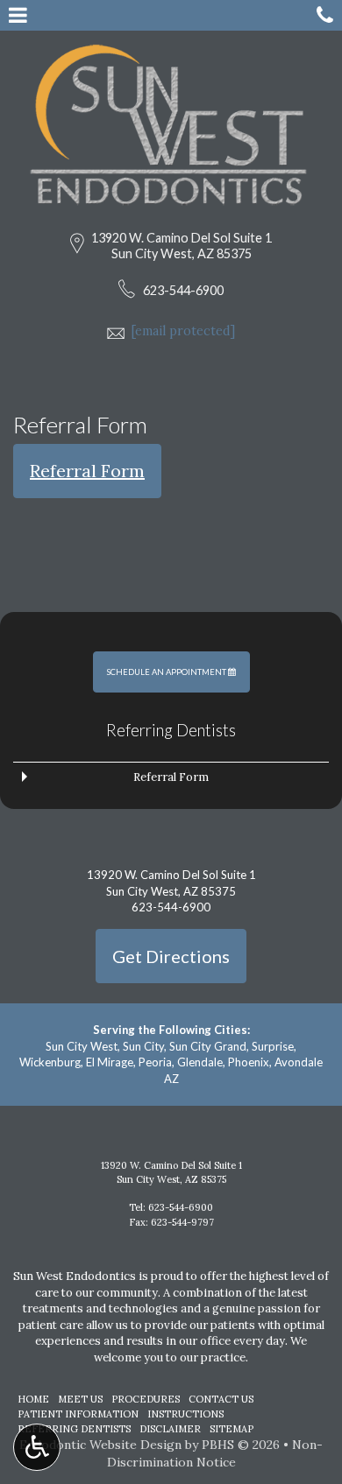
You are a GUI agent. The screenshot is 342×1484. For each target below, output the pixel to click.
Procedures (145, 1399)
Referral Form (87, 471)
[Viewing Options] (37, 1447)
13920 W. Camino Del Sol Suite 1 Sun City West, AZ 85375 (181, 245)
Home (33, 1399)
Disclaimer (170, 1429)
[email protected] (183, 331)
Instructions (185, 1414)
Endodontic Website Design (100, 1444)
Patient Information (78, 1414)
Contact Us (221, 1399)
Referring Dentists (171, 730)
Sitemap (231, 1429)
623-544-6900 (183, 290)
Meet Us (80, 1399)
